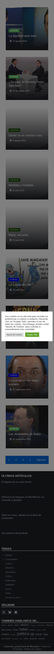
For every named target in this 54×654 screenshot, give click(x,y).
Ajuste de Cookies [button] (14, 335)
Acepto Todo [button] (32, 335)
